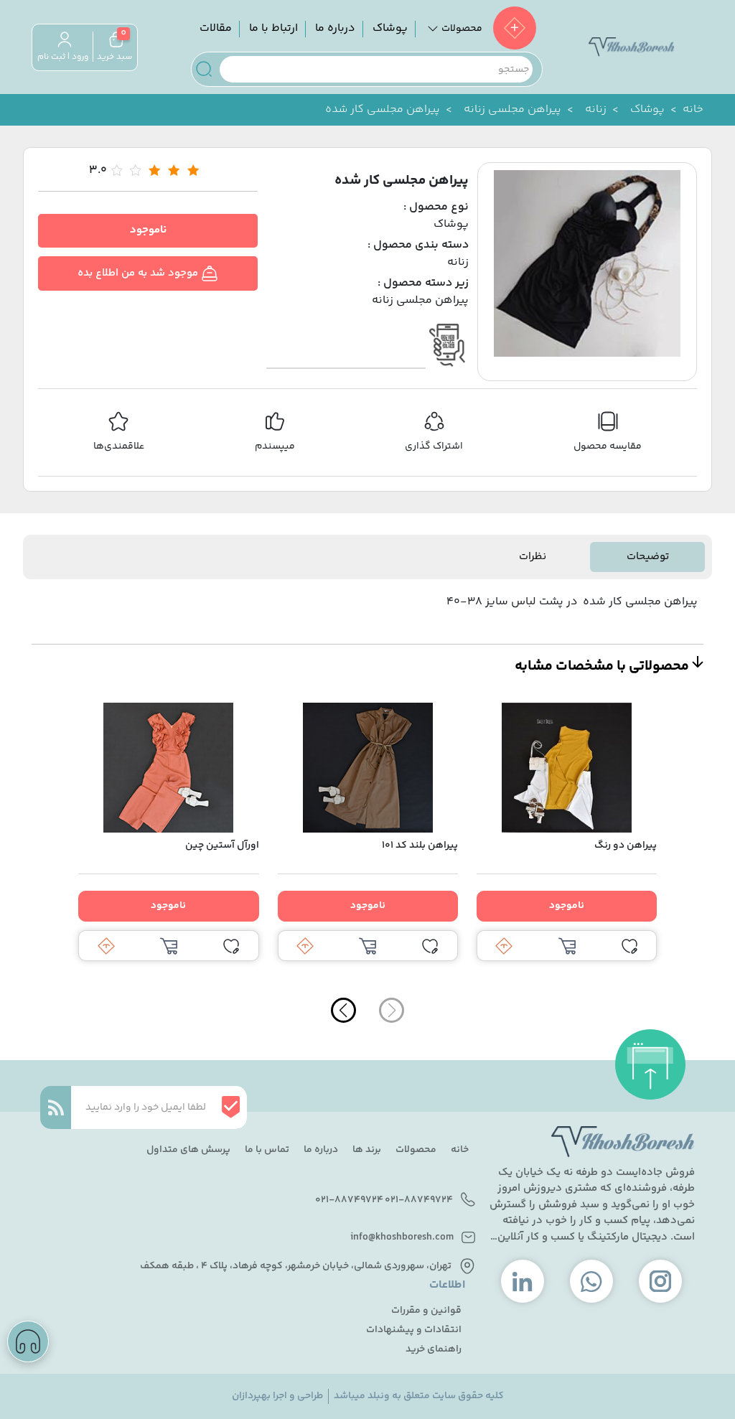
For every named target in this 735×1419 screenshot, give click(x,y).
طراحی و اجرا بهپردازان (277, 1396)
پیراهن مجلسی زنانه (512, 109)
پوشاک (390, 28)
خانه (693, 109)
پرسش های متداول (188, 1150)
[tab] (647, 557)
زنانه (596, 109)
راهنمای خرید (434, 1349)
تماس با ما (267, 1150)
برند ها (366, 1150)
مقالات (216, 28)
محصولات (415, 1150)
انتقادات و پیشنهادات (414, 1330)
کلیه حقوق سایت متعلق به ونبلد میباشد (419, 1396)
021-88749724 (419, 1200)
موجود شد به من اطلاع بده (139, 273)
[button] (343, 1010)
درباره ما (335, 28)
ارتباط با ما (273, 28)
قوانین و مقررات (426, 1311)
